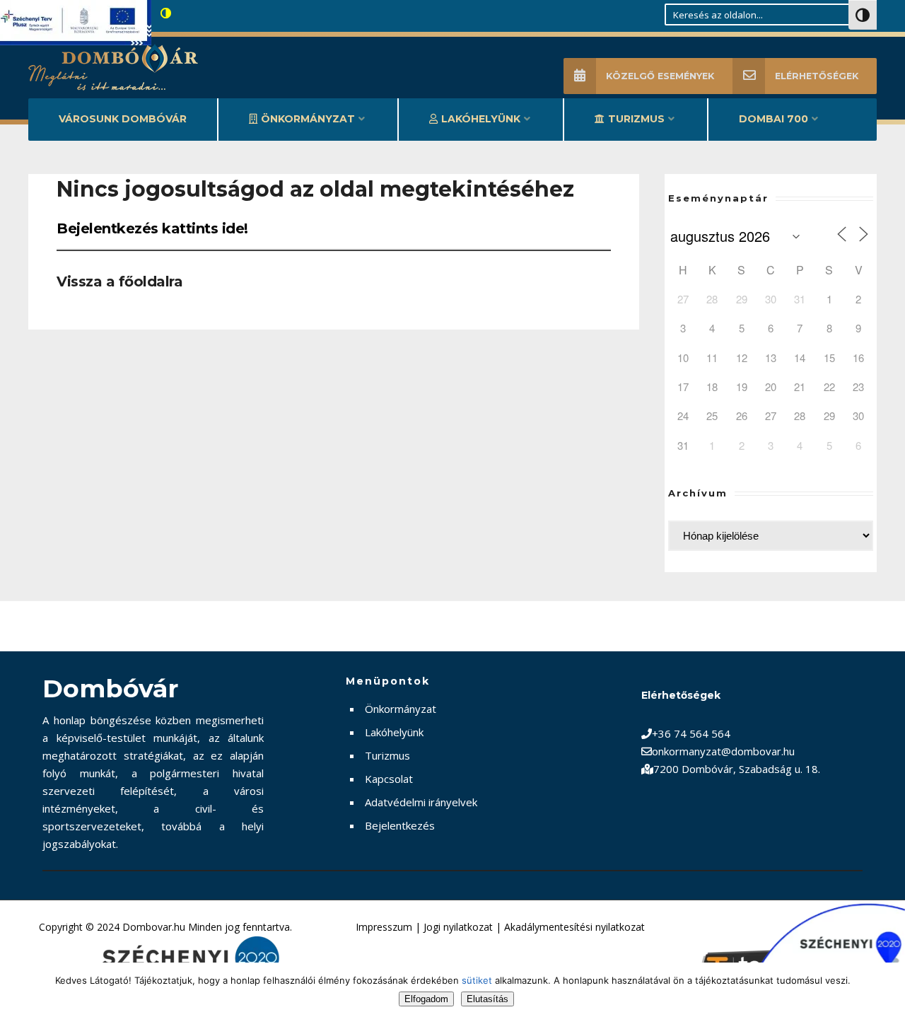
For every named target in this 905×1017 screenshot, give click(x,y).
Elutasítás (487, 999)
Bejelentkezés (400, 825)
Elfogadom (426, 999)
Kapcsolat (389, 779)
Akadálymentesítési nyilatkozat (574, 927)
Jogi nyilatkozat (458, 927)
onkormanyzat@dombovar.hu (723, 751)
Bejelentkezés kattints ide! (152, 228)
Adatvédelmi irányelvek (421, 802)
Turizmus (636, 118)
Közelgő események (660, 76)
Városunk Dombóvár (123, 118)
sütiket (477, 980)
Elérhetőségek (816, 76)
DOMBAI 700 (773, 118)
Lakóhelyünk (480, 118)
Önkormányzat (308, 118)
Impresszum (384, 927)
